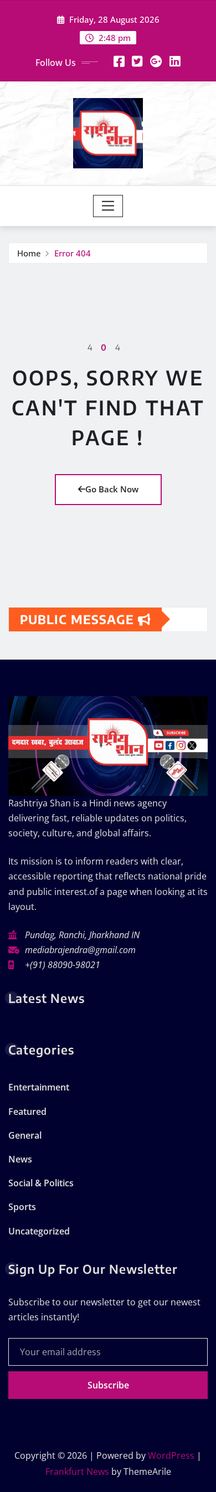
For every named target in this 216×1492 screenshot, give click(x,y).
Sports (22, 1207)
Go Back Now (111, 489)
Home (29, 253)
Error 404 (72, 253)
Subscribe (108, 1385)
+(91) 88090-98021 (62, 965)
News (20, 1159)
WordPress (171, 1455)
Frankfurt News (77, 1471)
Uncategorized (39, 1231)
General (25, 1135)
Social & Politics (41, 1183)
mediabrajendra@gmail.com (80, 950)
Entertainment (38, 1087)
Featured (27, 1111)
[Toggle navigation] (108, 206)
